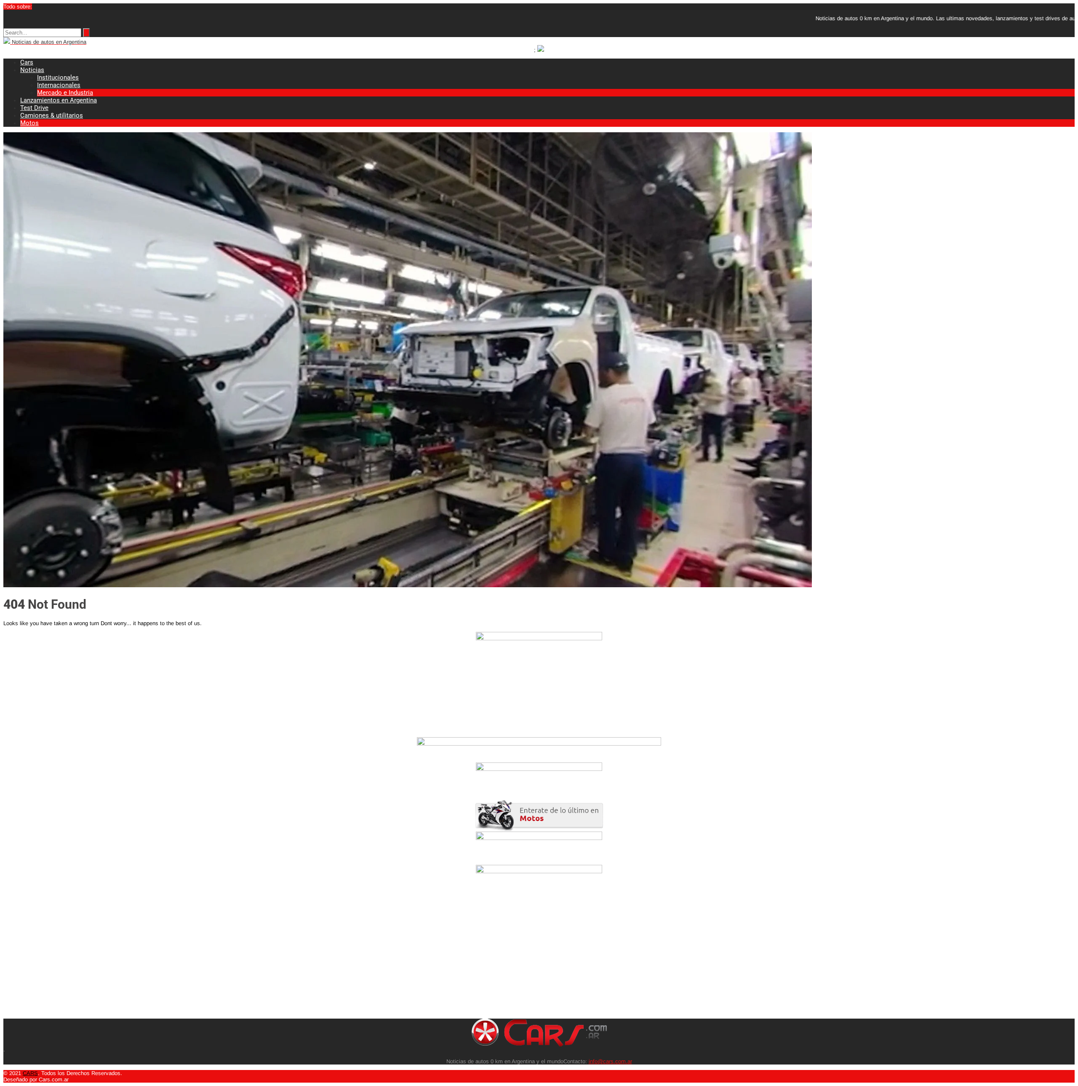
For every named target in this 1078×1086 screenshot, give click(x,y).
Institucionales (58, 77)
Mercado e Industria (65, 92)
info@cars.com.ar (610, 1061)
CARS (30, 1073)
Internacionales (58, 85)
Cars (26, 62)
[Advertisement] (256, 960)
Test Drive (34, 108)
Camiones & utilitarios (51, 115)
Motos (29, 123)
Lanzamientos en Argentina (58, 100)
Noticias (32, 70)
